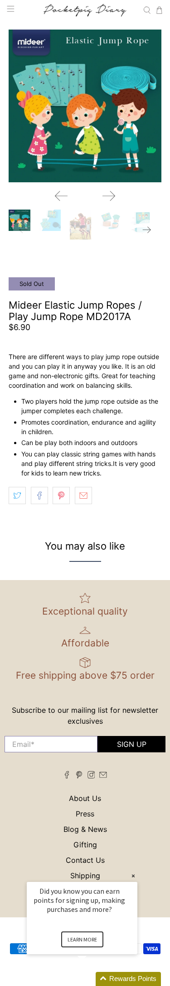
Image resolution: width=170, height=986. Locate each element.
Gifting (85, 844)
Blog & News (85, 829)
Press (85, 813)
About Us (85, 798)
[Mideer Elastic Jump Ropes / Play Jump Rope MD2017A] (85, 106)
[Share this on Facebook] (39, 495)
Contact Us (85, 860)
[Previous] (61, 196)
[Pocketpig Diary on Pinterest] (79, 776)
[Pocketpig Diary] (85, 10)
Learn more (82, 939)
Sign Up (131, 744)
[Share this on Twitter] (17, 495)
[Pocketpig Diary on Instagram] (91, 776)
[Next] (109, 196)
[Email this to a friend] (83, 495)
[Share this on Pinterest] (61, 495)
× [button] (133, 875)
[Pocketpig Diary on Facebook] (67, 776)
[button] (93, 979)
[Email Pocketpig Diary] (103, 776)
